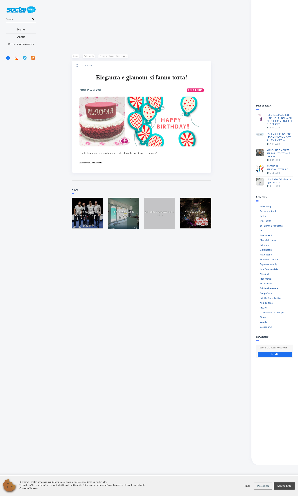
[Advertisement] (21, 102)
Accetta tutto (284, 486)
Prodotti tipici (266, 279)
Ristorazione (266, 255)
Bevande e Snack (268, 211)
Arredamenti (266, 235)
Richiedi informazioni (21, 44)
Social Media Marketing (271, 226)
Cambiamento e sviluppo (272, 313)
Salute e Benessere (269, 288)
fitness (263, 317)
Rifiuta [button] (247, 486)
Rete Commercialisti (269, 269)
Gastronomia (266, 327)
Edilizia (263, 216)
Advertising (265, 207)
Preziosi (263, 308)
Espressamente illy (268, 264)
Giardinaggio (266, 250)
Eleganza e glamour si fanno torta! (141, 77)
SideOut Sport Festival (270, 298)
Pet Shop (264, 245)
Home (21, 29)
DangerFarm (266, 293)
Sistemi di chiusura (269, 260)
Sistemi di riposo (268, 240)
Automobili (265, 274)
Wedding (264, 322)
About (21, 37)
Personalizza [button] (263, 486)
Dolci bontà (89, 56)
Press (262, 231)
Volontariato (266, 284)
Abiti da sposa (266, 303)
